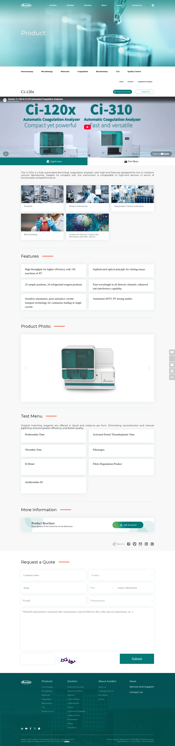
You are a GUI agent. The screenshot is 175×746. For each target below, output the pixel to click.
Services (88, 5)
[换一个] (67, 660)
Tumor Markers (73, 699)
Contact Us (136, 5)
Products (47, 681)
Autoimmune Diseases (76, 711)
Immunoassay (47, 687)
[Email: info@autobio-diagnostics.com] (172, 366)
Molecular (46, 695)
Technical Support (147, 741)
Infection (71, 695)
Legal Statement (123, 741)
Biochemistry (47, 703)
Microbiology (47, 691)
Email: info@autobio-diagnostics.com (34, 741)
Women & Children (75, 691)
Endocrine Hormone (75, 687)
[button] (26, 368)
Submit (137, 659)
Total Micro (71, 728)
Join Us (101, 699)
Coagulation (47, 699)
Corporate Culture (106, 691)
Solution (70, 5)
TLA (43, 707)
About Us (102, 687)
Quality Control (48, 711)
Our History (103, 695)
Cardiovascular (73, 703)
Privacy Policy (135, 741)
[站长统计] (66, 741)
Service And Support (141, 686)
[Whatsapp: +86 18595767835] (172, 359)
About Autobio (107, 681)
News (104, 5)
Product (53, 5)
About (119, 5)
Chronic (70, 707)
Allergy (70, 724)
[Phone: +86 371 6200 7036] (172, 372)
